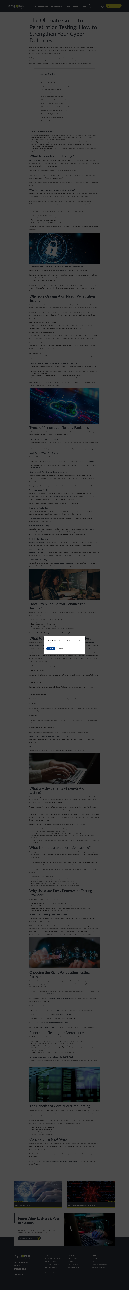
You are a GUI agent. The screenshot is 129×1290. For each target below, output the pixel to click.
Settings (61, 648)
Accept (51, 648)
